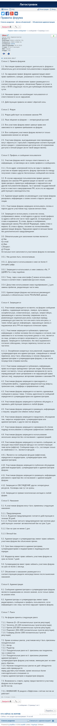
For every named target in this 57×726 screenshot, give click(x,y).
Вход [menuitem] (53, 9)
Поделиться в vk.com (16, 13)
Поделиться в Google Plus (12, 13)
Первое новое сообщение (17, 31)
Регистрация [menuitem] (44, 9)
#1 (2, 58)
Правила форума (12, 17)
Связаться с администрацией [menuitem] (40, 721)
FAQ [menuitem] (13, 9)
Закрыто (5, 27)
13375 (13, 43)
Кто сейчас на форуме (10, 714)
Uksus (4, 35)
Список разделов (8, 721)
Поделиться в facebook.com (7, 13)
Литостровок (28, 4)
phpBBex (12, 724)
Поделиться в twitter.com (3, 13)
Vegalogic (34, 724)
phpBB (23, 724)
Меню (6, 9)
